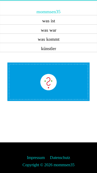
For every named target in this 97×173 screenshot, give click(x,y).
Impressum (36, 157)
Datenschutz (60, 157)
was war (48, 30)
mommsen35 (48, 11)
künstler (48, 48)
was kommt (48, 39)
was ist (48, 20)
